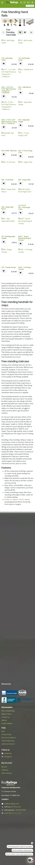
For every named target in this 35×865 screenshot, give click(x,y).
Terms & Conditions (8, 738)
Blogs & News (6, 714)
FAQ (2, 731)
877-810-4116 (16, 807)
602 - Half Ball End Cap (24, 88)
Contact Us (5, 717)
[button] (3, 63)
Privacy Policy (6, 734)
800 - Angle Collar (24, 180)
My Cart (4, 767)
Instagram (8, 756)
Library (4, 720)
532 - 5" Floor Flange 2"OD (25, 151)
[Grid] (20, 32)
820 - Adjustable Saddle (24, 121)
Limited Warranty (7, 741)
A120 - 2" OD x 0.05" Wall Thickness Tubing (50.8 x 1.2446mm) (9, 121)
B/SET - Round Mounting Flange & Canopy (24, 238)
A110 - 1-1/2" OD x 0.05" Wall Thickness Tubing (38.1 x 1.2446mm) (8, 90)
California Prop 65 (8, 744)
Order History (6, 773)
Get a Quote (30, 6)
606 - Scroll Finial (7, 180)
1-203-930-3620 (20, 810)
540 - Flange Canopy (8, 267)
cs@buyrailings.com (11, 804)
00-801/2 (22, 205)
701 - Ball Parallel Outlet (24, 59)
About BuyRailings (8, 711)
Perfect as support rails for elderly (17, 499)
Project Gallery (6, 723)
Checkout (4, 770)
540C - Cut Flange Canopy (24, 268)
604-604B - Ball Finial (8, 151)
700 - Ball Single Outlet (6, 59)
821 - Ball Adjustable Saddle (8, 237)
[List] (24, 32)
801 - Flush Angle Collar (24, 208)
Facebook (7, 753)
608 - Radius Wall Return (7, 208)
